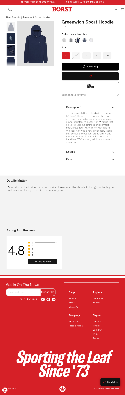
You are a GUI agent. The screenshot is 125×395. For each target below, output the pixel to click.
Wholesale (74, 322)
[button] (42, 242)
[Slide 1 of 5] (11, 27)
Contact (97, 322)
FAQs (95, 334)
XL (97, 55)
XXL (107, 55)
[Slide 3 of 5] (11, 50)
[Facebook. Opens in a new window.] (43, 299)
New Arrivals (13, 17)
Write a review (43, 261)
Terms (96, 338)
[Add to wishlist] (90, 76)
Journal (96, 303)
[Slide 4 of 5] (11, 62)
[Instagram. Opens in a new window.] (48, 299)
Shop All (73, 299)
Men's (72, 303)
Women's (73, 307)
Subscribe (48, 292)
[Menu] (3, 9)
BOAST (13, 389)
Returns (96, 326)
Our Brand (98, 299)
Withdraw (97, 330)
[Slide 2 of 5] (11, 38)
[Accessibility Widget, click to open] (5, 390)
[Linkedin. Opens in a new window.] (53, 299)
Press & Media (76, 326)
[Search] (10, 9)
